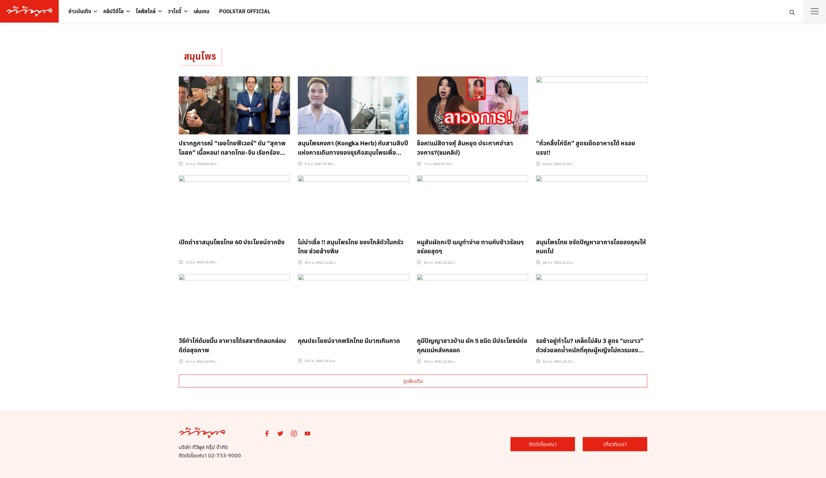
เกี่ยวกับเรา (615, 444)
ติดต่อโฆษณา (543, 444)
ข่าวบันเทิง (79, 11)
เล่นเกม (201, 11)
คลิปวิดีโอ (113, 11)
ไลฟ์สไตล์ (146, 11)
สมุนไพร (200, 56)
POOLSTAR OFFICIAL (244, 11)
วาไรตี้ (174, 11)
